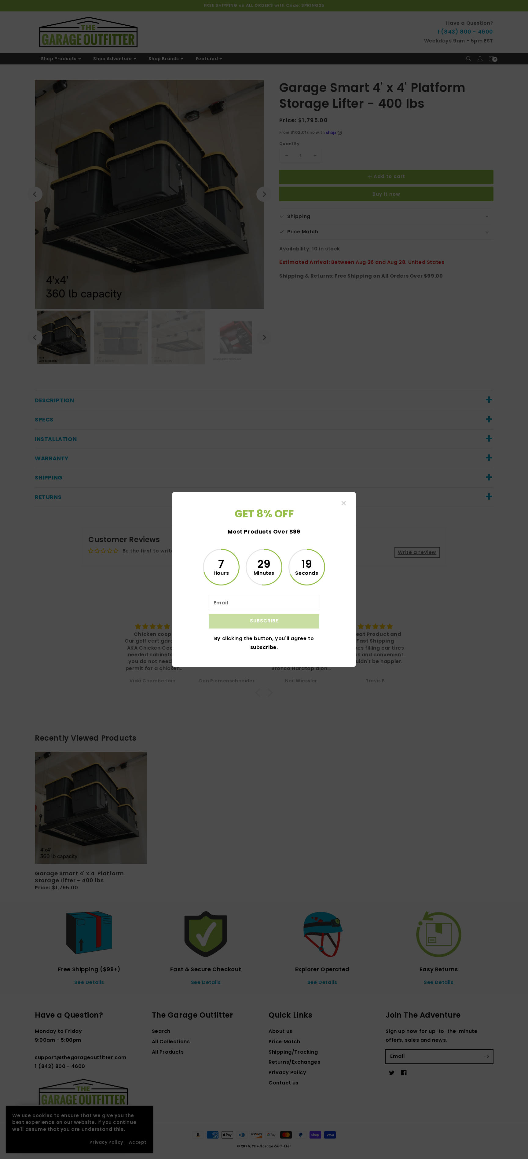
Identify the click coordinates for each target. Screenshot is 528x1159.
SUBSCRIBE (264, 621)
